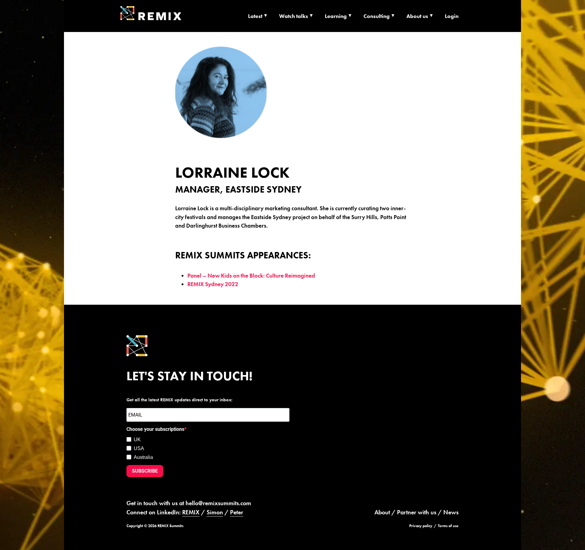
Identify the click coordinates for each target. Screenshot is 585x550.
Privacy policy (420, 525)
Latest (255, 16)
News (451, 512)
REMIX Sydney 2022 (212, 284)
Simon (215, 512)
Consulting (376, 16)
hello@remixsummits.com (218, 503)
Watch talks (293, 16)
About (382, 512)
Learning (336, 16)
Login (452, 16)
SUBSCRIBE (145, 471)
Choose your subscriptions (155, 429)
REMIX (191, 512)
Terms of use (448, 525)
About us (417, 16)
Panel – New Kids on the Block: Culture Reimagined (251, 275)
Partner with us (416, 512)
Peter (236, 512)
